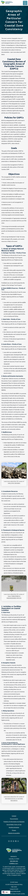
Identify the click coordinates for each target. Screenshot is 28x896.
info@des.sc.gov (13, 863)
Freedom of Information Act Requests (14, 821)
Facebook (9, 841)
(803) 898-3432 (14, 861)
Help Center (14, 886)
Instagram (11, 841)
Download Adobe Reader (14, 891)
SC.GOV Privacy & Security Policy (14, 884)
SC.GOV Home (14, 882)
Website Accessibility (14, 833)
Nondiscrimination (14, 827)
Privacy (14, 830)
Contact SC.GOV (14, 889)
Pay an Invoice (14, 818)
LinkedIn (13, 841)
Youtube (18, 841)
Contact (14, 816)
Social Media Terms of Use (14, 824)
